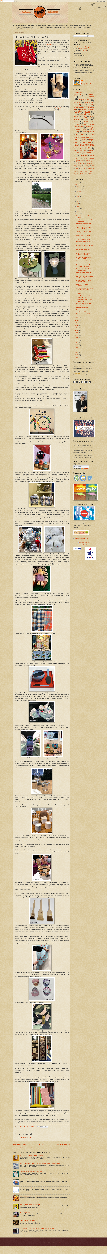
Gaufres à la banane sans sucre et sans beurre (32, 1155)
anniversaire (76, 153)
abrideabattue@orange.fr (84, 47)
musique (87, 106)
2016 (76, 337)
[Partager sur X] (44, 1127)
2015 (76, 340)
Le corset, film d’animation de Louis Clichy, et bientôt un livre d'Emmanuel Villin (40, 1163)
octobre (79, 191)
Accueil (41, 1144)
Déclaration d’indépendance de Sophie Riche (31, 1171)
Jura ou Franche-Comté (84, 152)
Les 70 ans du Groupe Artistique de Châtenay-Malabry (84, 288)
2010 (76, 352)
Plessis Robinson (80, 163)
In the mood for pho (25, 1212)
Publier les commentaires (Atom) (28, 1148)
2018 (76, 332)
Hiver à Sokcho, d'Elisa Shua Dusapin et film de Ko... (83, 304)
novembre (79, 189)
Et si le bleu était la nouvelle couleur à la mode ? (83, 254)
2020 (76, 327)
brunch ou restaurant (87, 109)
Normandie (88, 126)
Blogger (60, 1243)
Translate (85, 468)
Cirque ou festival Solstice (83, 117)
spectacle (77, 95)
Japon (77, 140)
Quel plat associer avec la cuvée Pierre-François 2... (84, 242)
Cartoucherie (83, 170)
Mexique (78, 129)
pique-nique (83, 150)
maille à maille (83, 155)
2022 (76, 322)
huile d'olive (86, 165)
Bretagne (91, 150)
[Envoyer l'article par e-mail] (38, 1126)
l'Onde (89, 136)
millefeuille (77, 92)
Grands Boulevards (89, 158)
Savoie (92, 157)
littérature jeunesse (84, 111)
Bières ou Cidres (78, 149)
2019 (76, 330)
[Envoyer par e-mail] (41, 1127)
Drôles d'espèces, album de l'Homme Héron (83, 258)
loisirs (90, 170)
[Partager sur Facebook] (45, 1127)
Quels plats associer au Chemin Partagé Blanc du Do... (84, 296)
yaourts (92, 166)
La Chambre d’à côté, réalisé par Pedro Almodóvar (84, 277)
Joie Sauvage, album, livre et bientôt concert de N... (83, 232)
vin (74, 114)
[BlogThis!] (42, 1127)
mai (78, 204)
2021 (76, 325)
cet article (49, 44)
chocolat (75, 139)
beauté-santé (87, 147)
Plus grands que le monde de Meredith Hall (83, 224)
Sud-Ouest (83, 139)
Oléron (89, 149)
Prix (84, 116)
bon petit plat (84, 99)
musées (75, 116)
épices (85, 129)
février (78, 211)
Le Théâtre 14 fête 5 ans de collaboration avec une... (83, 250)
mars (78, 209)
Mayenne (91, 139)
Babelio (90, 173)
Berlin (86, 173)
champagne (78, 162)
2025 (76, 184)
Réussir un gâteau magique (27, 1179)
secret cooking (89, 102)
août (78, 196)
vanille (75, 150)
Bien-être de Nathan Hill (82, 307)
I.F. (86, 157)
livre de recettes (81, 134)
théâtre (91, 95)
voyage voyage (85, 114)
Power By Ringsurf (84, 544)
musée (74, 174)
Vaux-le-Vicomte (83, 171)
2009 (76, 355)
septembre (79, 194)
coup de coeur (87, 97)
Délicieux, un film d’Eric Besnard (28, 1220)
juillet (78, 199)
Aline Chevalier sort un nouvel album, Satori (84, 220)
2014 (76, 342)
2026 (76, 182)
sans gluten (80, 173)
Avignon (81, 104)
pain (78, 131)
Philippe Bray (59, 108)
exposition (87, 101)
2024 (76, 317)
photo (74, 144)
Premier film (83, 132)
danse (86, 166)
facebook (84, 50)
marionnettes (79, 160)
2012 (76, 347)
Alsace (92, 162)
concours (75, 171)
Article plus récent (20, 1144)
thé (81, 144)
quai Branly (80, 166)
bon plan (85, 140)
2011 (76, 350)
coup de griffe (90, 128)
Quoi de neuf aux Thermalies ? (84, 235)
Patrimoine (76, 113)
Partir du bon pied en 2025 (83, 314)
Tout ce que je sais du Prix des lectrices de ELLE (32, 1188)
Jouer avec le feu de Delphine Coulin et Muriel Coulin (83, 228)
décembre (79, 186)
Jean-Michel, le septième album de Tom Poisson (84, 300)
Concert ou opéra (81, 124)
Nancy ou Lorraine (89, 123)
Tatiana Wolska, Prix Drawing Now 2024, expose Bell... (83, 238)
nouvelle (86, 162)
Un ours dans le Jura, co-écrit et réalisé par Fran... (84, 310)
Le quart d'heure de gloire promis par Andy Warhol (32, 1196)
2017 (76, 335)
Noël (77, 168)
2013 (76, 345)
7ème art (76, 101)
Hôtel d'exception (90, 160)
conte (91, 171)
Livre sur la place (77, 165)
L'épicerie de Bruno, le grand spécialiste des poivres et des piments (37, 1228)
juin (78, 201)
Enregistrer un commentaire (24, 1137)
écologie (92, 132)
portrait (87, 113)
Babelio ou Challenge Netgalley (82, 137)
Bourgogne (89, 163)
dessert (75, 121)
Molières (91, 129)
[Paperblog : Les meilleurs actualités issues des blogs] (77, 549)
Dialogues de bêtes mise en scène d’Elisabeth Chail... (83, 281)
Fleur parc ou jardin (78, 128)
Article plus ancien (63, 1144)
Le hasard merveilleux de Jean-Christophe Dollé (84, 269)
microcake (83, 168)
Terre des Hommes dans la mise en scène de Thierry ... (84, 265)
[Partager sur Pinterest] (47, 1127)
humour (78, 158)
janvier (78, 213)
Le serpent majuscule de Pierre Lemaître (30, 1204)
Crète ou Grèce (86, 142)
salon (21, 1129)
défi (74, 173)
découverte (76, 102)
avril (78, 206)
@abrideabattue (83, 48)
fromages (76, 119)
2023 (76, 320)
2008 (76, 357)
